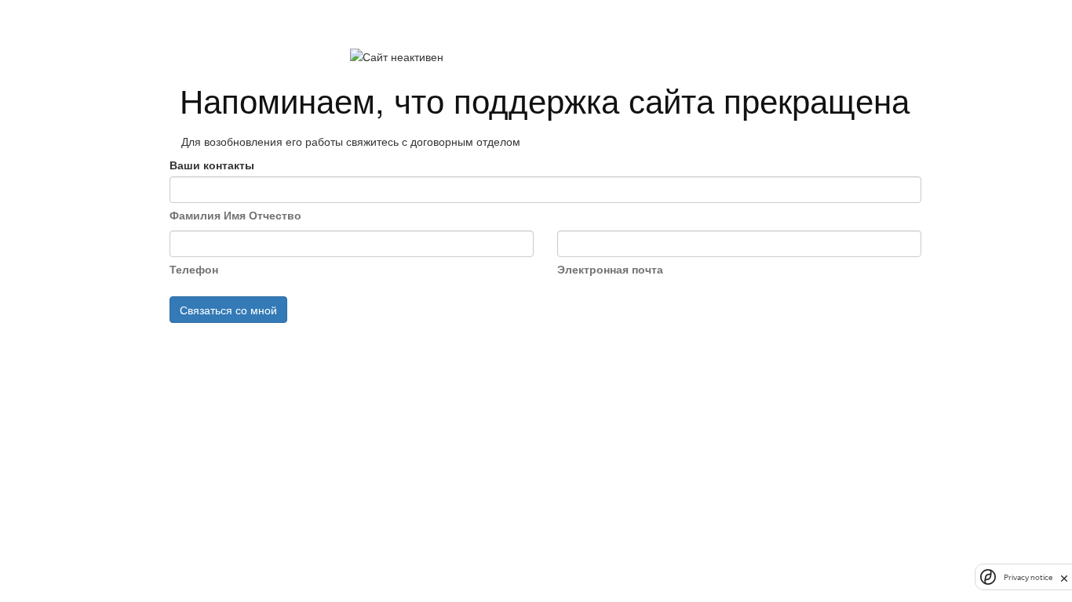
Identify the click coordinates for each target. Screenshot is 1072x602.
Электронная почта (610, 269)
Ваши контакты (212, 164)
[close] (1064, 577)
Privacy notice (1028, 577)
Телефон (194, 269)
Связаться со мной (228, 309)
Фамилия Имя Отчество (235, 215)
